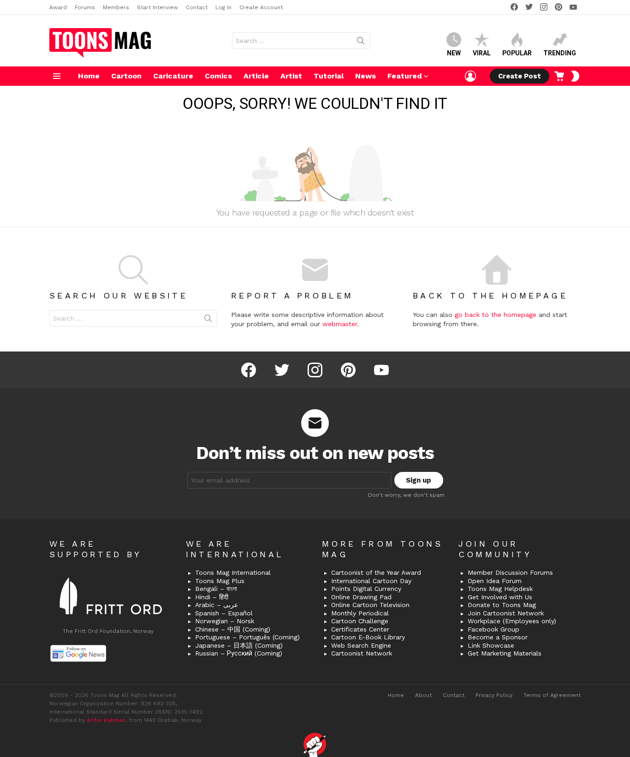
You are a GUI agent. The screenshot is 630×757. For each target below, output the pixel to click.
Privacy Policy (493, 695)
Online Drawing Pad (361, 597)
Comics (218, 76)
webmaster (339, 324)
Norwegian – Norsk (224, 621)
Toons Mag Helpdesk (500, 588)
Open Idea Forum (495, 580)
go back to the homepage (495, 314)
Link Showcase (491, 645)
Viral (482, 53)
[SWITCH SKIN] (575, 76)
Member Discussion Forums (510, 572)
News (365, 76)
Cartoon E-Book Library (368, 637)
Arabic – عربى (216, 604)
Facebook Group (493, 629)
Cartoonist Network (361, 653)
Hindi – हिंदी (211, 597)
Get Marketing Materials (504, 653)
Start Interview (157, 7)
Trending (559, 53)
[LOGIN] (470, 76)
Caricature (173, 76)
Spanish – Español (224, 613)
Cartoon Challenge (359, 621)
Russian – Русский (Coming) (238, 653)
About (423, 695)
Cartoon (126, 76)
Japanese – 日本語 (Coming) (239, 645)
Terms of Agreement (552, 695)
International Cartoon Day (371, 580)
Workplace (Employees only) (512, 621)
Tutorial (329, 76)
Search (360, 42)
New (454, 53)
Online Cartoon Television (370, 604)
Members (116, 7)
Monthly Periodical (360, 613)
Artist (291, 76)
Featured (404, 76)
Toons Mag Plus (219, 580)
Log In (223, 7)
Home (89, 76)
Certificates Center (360, 629)
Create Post (519, 76)
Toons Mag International (233, 572)
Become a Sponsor (498, 637)
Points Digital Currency (366, 588)
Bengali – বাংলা (216, 588)
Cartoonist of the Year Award (376, 572)
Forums (85, 7)
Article (256, 76)
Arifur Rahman (106, 720)
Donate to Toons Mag (502, 604)
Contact (197, 7)
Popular (517, 53)
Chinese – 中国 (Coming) (232, 629)
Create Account (261, 7)
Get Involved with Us (500, 597)
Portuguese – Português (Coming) (247, 637)
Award (58, 7)
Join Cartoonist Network (506, 613)
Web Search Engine (361, 645)
